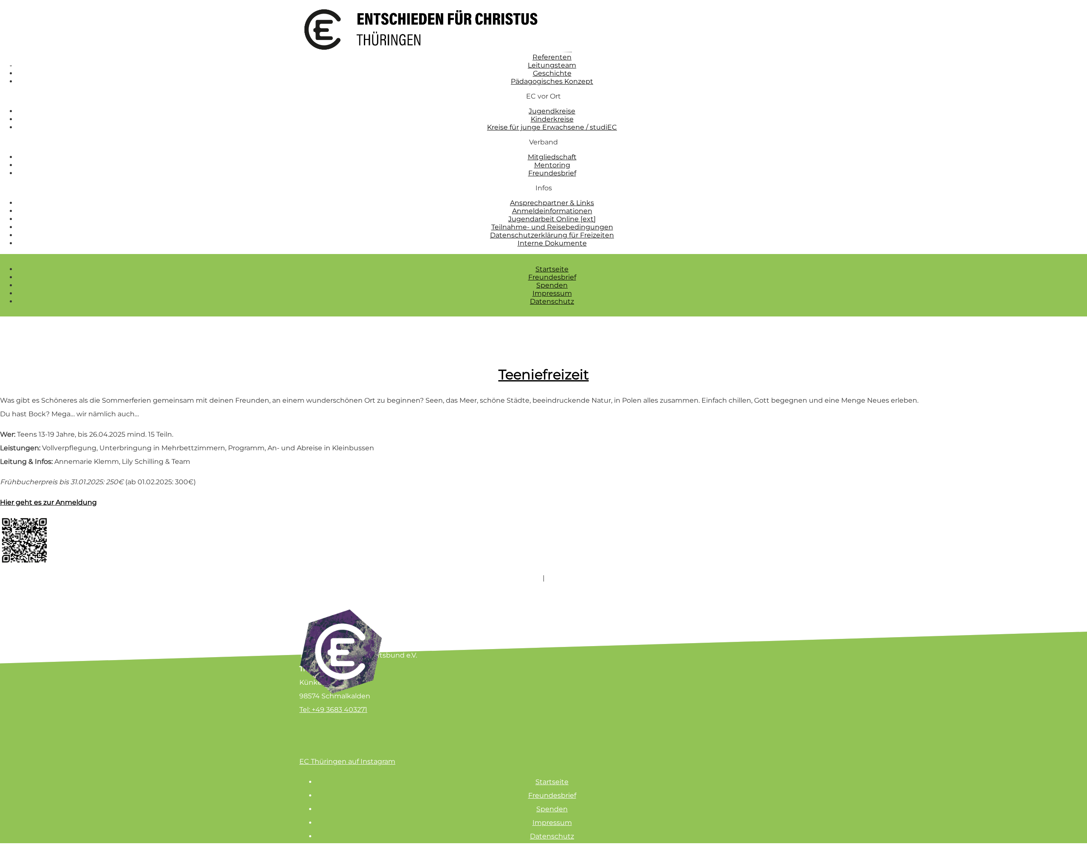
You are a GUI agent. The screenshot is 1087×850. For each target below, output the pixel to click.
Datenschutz (552, 301)
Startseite (552, 269)
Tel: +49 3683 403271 (333, 710)
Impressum (552, 293)
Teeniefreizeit (543, 374)
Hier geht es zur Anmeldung (48, 502)
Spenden (552, 285)
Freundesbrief (552, 277)
